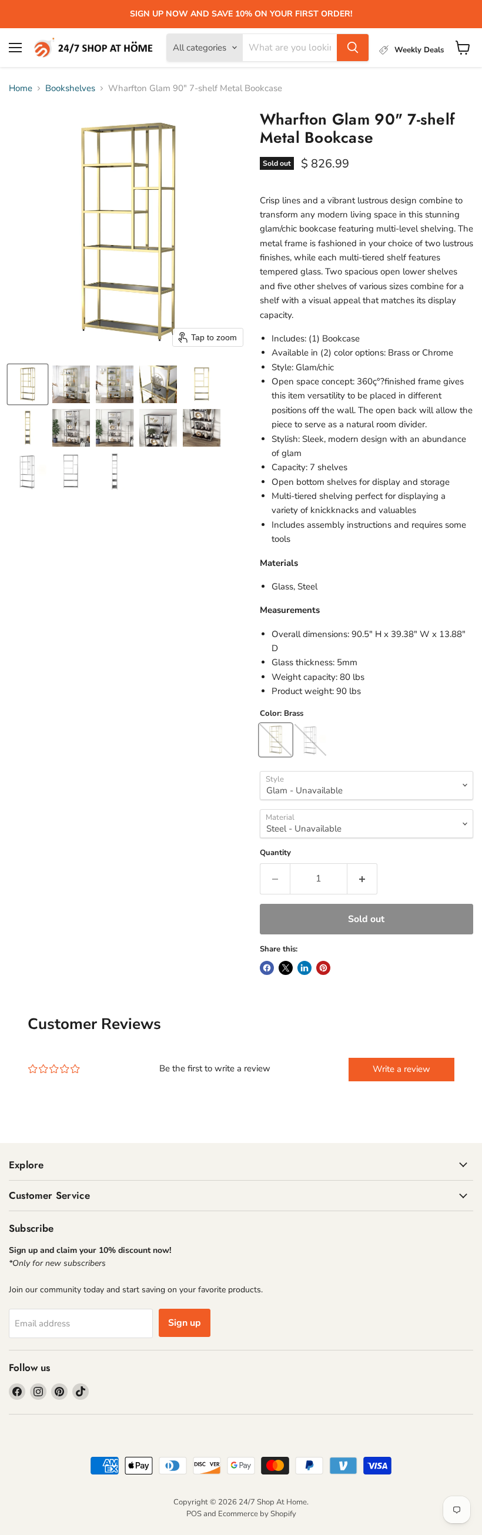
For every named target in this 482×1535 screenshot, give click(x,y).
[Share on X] (286, 968)
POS (194, 1514)
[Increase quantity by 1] (362, 878)
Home (20, 88)
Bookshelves (70, 88)
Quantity (275, 853)
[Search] (353, 47)
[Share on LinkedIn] (304, 968)
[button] (28, 384)
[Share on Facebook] (267, 968)
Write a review (401, 1069)
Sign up (184, 1322)
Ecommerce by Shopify (257, 1514)
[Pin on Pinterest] (323, 968)
